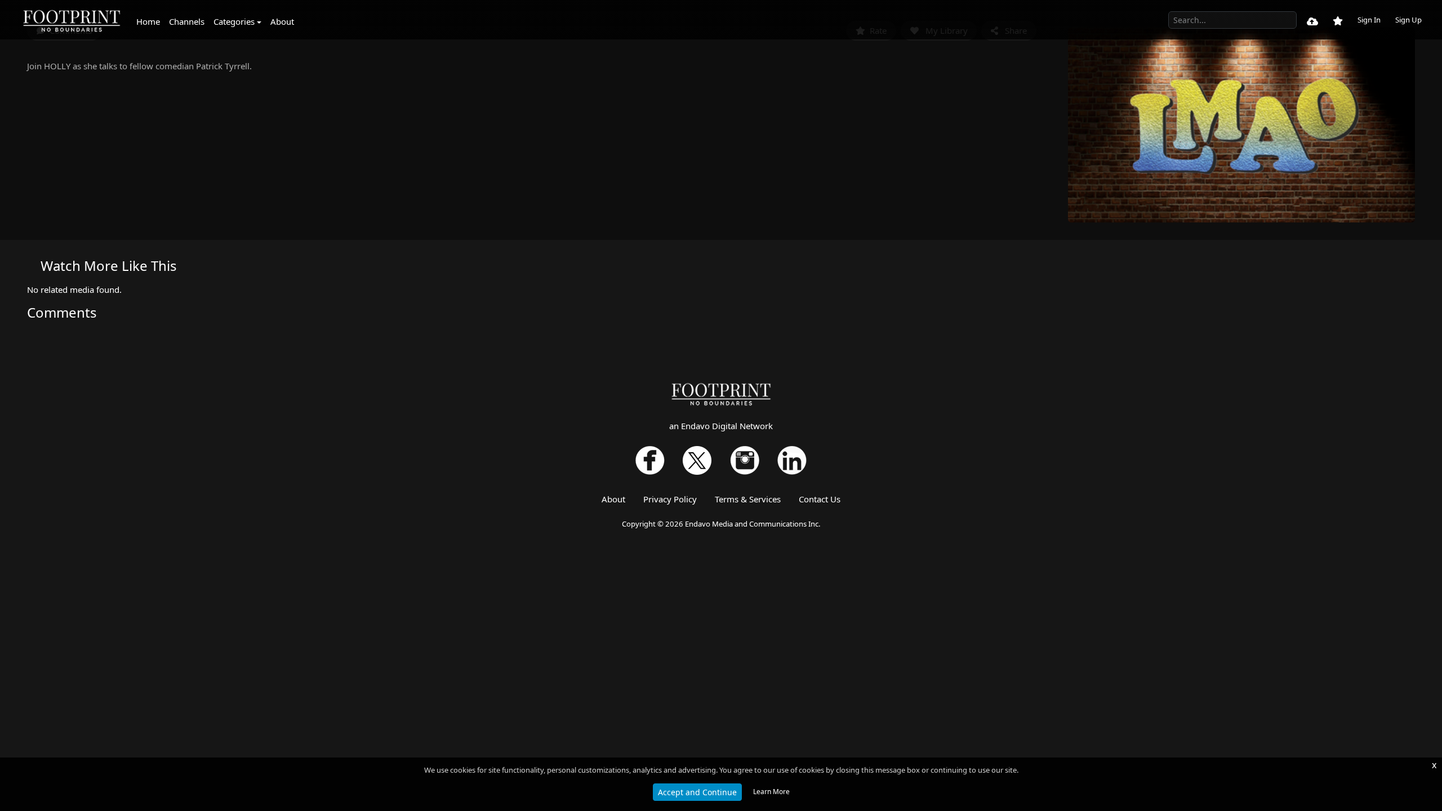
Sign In (1369, 20)
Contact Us (819, 499)
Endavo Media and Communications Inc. (753, 524)
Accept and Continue (697, 792)
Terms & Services (748, 499)
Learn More (771, 791)
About (282, 21)
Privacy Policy (670, 499)
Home (148, 21)
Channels (186, 21)
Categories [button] (234, 21)
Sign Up (1408, 20)
